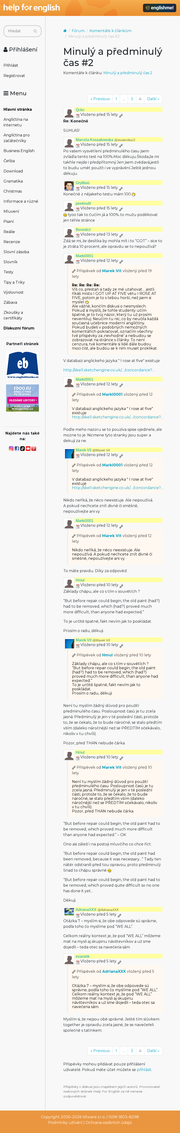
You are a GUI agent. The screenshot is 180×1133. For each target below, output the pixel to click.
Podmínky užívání (65, 1122)
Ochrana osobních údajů (109, 1122)
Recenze (12, 242)
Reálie (9, 232)
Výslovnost (14, 292)
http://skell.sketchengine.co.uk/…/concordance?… (108, 370)
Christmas (13, 191)
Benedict (83, 230)
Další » (153, 99)
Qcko (80, 110)
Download (13, 171)
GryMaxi (83, 183)
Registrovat (14, 75)
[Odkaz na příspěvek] (74, 271)
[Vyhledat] (35, 31)
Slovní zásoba (16, 252)
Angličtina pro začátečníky (17, 138)
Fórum (78, 31)
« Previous (100, 99)
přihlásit (144, 1069)
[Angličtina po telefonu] (22, 397)
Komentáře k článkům (110, 31)
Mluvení (11, 211)
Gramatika (13, 181)
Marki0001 (84, 256)
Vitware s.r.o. (93, 1117)
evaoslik (83, 956)
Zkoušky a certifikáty (13, 315)
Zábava (10, 302)
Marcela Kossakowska (105, 140)
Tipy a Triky (14, 282)
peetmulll (83, 203)
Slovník (11, 262)
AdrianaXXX (97, 910)
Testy (8, 272)
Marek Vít (111, 271)
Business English (19, 151)
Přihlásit (11, 65)
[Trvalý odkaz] (121, 114)
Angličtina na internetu (16, 122)
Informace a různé (21, 201)
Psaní (9, 221)
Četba (9, 161)
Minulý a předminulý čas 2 (127, 73)
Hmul (80, 580)
